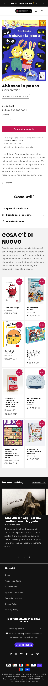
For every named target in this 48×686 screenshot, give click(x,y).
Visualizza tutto (39, 482)
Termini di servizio (13, 598)
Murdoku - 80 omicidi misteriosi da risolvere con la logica (11, 454)
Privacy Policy (11, 610)
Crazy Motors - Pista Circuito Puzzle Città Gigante (34, 354)
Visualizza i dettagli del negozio (18, 147)
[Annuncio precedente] (5, 3)
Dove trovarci (11, 587)
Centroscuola (14, 674)
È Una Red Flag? (11, 308)
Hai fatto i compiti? (9, 352)
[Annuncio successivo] (43, 3)
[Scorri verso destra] (30, 557)
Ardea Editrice (11, 90)
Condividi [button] (8, 183)
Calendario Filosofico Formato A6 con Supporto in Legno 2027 (11, 402)
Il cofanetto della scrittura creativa (34, 452)
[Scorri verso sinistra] (18, 557)
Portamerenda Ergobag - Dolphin (34, 400)
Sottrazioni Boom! (32, 309)
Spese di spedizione (14, 592)
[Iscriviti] (40, 629)
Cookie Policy (11, 604)
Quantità (5, 115)
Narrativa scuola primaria (15, 96)
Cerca (7, 575)
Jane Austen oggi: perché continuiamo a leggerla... (22, 519)
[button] (5, 11)
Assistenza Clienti (13, 581)
